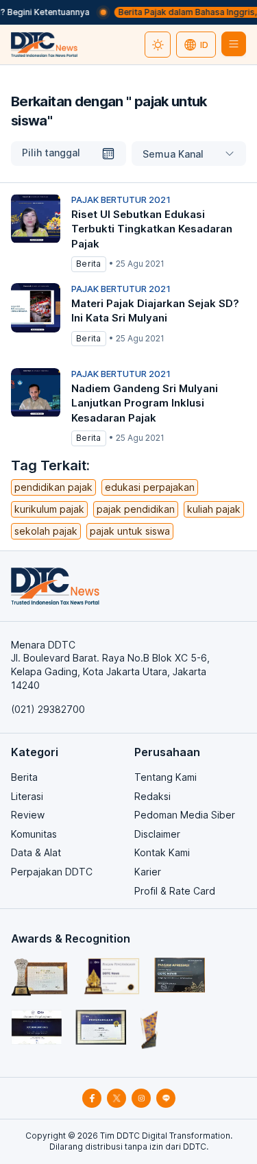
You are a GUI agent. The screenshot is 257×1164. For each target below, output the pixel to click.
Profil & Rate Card (174, 891)
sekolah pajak (45, 531)
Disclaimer (157, 834)
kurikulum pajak (49, 509)
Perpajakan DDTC (52, 871)
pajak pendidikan (136, 509)
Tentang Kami (165, 777)
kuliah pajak (214, 509)
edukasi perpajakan (150, 487)
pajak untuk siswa (130, 531)
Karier (147, 871)
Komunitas (34, 834)
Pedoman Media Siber (184, 815)
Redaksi (152, 796)
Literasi (27, 796)
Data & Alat (36, 852)
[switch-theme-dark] (158, 45)
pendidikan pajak (53, 487)
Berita (24, 777)
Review (28, 815)
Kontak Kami (162, 852)
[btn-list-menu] (233, 44)
